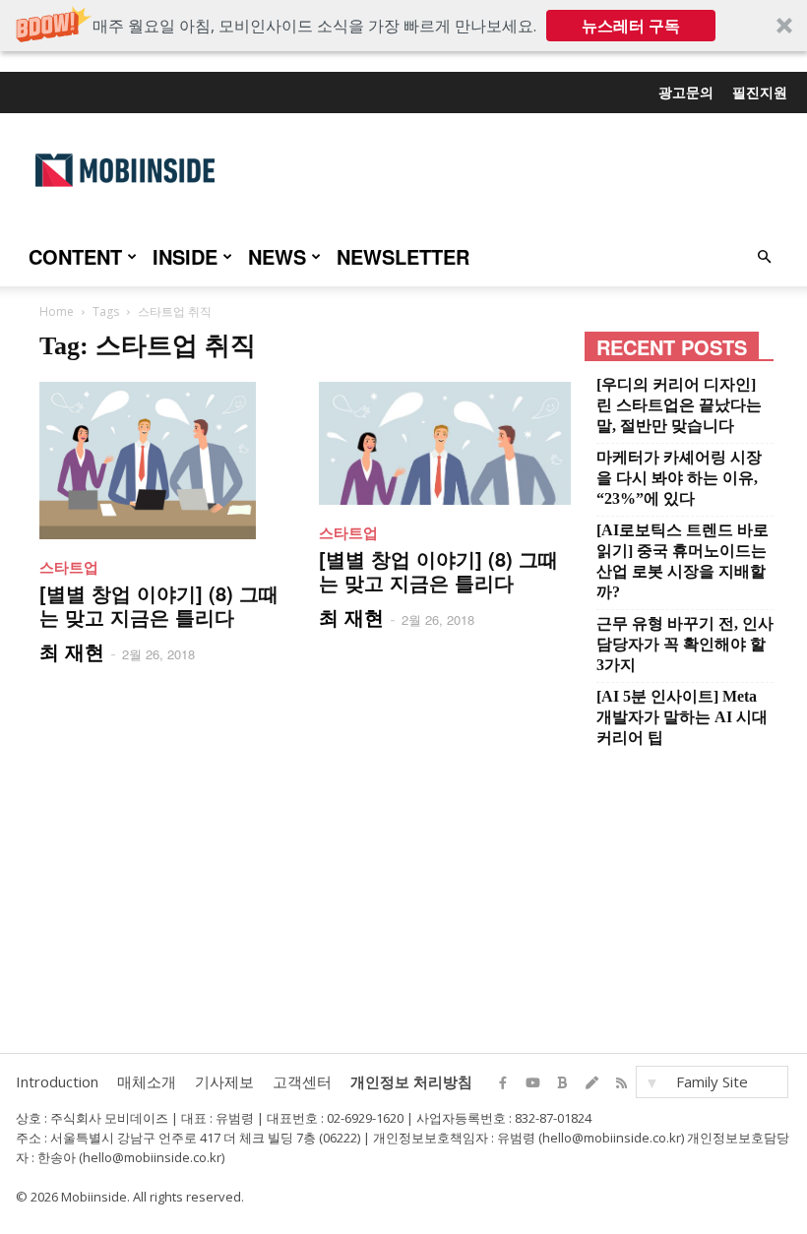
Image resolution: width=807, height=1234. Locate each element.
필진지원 (759, 91)
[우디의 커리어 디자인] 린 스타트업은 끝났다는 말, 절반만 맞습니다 (679, 405)
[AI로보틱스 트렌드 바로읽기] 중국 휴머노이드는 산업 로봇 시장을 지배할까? (682, 561)
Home (56, 311)
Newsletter (403, 256)
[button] (403, 25)
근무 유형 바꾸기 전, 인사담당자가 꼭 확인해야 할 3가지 (685, 644)
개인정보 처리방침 (411, 1081)
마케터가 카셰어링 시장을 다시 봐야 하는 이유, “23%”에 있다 (679, 478)
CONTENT (75, 256)
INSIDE (185, 256)
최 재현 (71, 651)
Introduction (57, 1081)
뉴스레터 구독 (631, 25)
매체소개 (146, 1081)
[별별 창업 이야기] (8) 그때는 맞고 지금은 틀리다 (159, 605)
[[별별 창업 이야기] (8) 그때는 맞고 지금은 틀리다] (165, 460)
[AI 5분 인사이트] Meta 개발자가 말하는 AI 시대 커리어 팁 (682, 717)
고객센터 (302, 1081)
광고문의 (686, 91)
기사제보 (224, 1081)
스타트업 (68, 567)
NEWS (277, 256)
